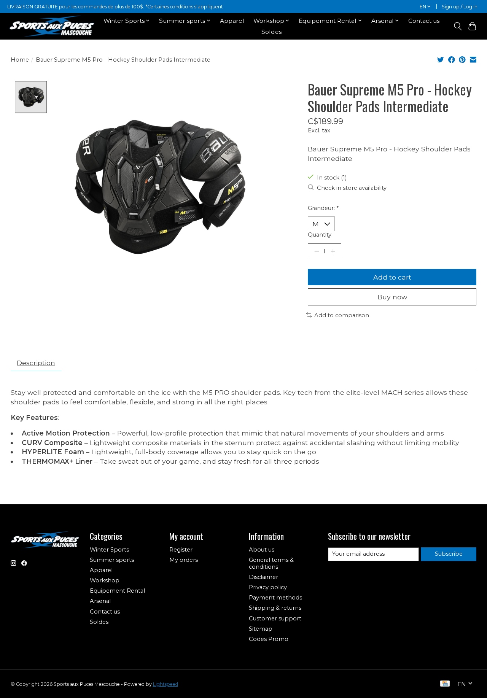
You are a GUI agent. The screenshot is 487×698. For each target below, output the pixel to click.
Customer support (275, 618)
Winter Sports (109, 549)
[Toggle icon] (457, 26)
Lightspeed (165, 684)
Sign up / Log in (459, 7)
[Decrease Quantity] (316, 250)
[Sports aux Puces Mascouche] (52, 26)
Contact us (423, 20)
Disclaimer (263, 577)
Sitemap (260, 628)
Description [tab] (36, 363)
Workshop (104, 580)
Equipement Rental (117, 590)
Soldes (271, 31)
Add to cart (392, 277)
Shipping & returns (275, 607)
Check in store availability (352, 187)
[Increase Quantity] (333, 250)
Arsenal (100, 601)
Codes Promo (268, 639)
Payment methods (275, 597)
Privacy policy (268, 587)
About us (261, 549)
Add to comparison (341, 315)
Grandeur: (323, 208)
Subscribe (449, 553)
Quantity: (320, 234)
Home (20, 59)
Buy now (392, 297)
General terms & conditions (271, 563)
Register (181, 549)
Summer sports (112, 559)
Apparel (232, 20)
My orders (183, 559)
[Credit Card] (445, 684)
